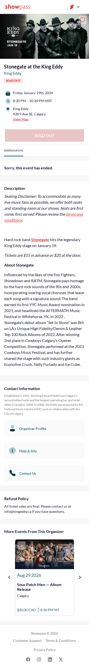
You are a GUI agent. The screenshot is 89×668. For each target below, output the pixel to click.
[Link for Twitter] (60, 659)
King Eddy (12, 73)
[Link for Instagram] (39, 659)
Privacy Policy (45, 650)
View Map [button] (20, 119)
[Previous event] (9, 577)
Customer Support (27, 640)
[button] (13, 152)
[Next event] (80, 577)
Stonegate (40, 239)
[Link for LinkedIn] (49, 659)
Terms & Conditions (60, 640)
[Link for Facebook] (28, 659)
